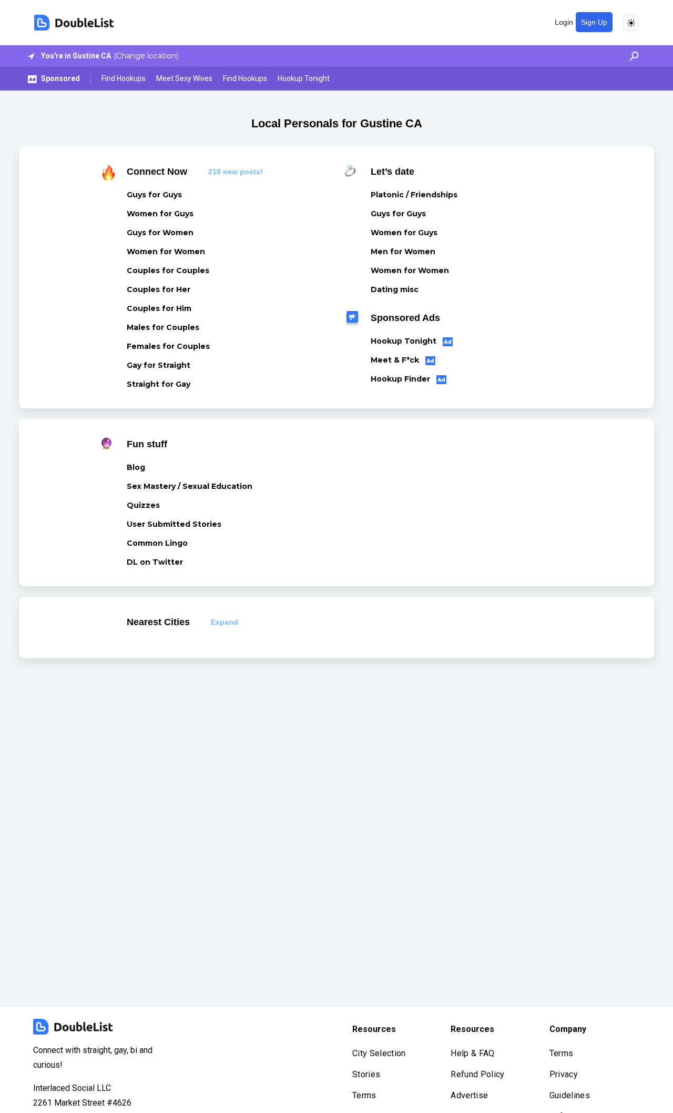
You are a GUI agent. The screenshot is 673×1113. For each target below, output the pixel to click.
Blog (136, 467)
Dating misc (395, 289)
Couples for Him (159, 308)
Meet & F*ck (396, 360)
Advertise (469, 1095)
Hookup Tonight (304, 78)
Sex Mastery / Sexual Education (189, 486)
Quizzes (143, 505)
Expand (224, 622)
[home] (74, 23)
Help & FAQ (472, 1053)
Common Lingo (157, 543)
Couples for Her (158, 289)
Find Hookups (123, 78)
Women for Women (166, 251)
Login (564, 22)
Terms (364, 1095)
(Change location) (146, 56)
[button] (631, 56)
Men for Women (403, 251)
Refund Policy (477, 1074)
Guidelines (569, 1095)
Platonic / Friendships (414, 194)
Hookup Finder (401, 379)
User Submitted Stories (174, 524)
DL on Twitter (155, 562)
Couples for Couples (168, 270)
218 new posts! (235, 171)
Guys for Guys (154, 194)
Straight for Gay (158, 384)
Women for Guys (160, 213)
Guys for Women (160, 232)
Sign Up (594, 22)
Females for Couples (168, 346)
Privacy (563, 1074)
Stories (366, 1074)
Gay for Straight (158, 365)
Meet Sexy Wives (184, 78)
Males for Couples (163, 327)
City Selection (378, 1053)
